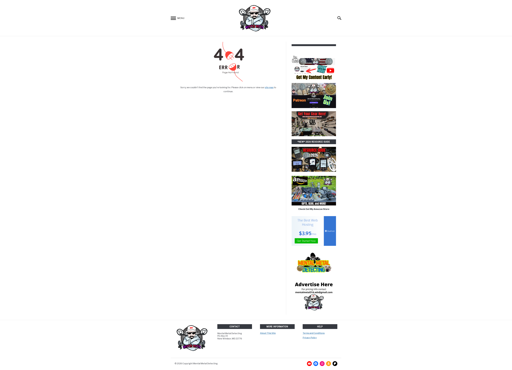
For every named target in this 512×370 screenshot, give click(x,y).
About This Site (268, 333)
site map (269, 87)
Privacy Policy (310, 337)
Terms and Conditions (314, 333)
